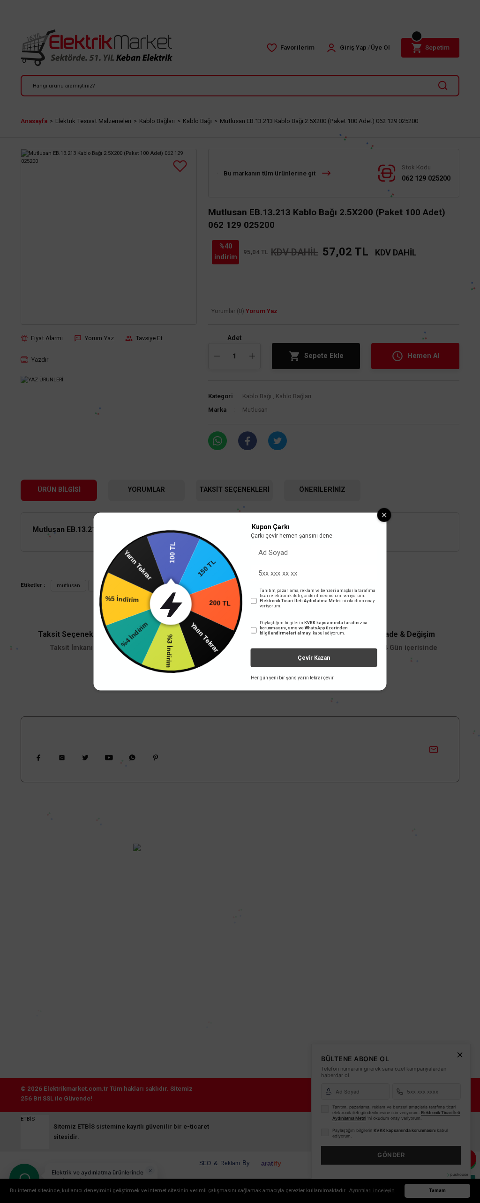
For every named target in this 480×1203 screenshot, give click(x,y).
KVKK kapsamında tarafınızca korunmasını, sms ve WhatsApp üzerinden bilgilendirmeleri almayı (314, 627)
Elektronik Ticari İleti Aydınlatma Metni (300, 600)
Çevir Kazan (314, 658)
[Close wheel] (384, 515)
